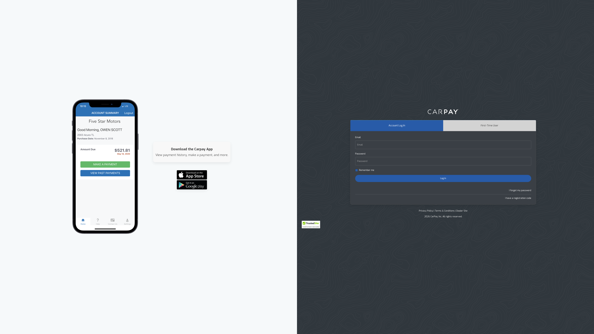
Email (358, 137)
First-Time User (489, 125)
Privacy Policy (426, 210)
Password (360, 153)
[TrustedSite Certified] (311, 224)
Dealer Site (461, 210)
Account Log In (397, 125)
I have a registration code (518, 198)
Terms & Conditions (445, 210)
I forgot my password (520, 190)
